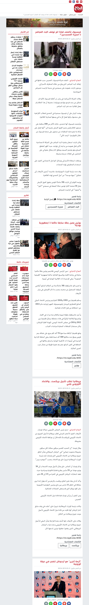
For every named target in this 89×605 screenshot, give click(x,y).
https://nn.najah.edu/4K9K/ (69, 199)
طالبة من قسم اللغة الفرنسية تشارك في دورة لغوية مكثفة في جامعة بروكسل (25, 147)
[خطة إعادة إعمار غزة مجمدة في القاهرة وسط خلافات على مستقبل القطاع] (26, 54)
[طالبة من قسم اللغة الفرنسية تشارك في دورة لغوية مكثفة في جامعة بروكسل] (24, 134)
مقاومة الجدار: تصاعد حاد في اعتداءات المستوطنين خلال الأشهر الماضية (16, 70)
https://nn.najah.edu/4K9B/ (69, 538)
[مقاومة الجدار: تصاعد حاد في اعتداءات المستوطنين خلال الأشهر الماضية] (26, 67)
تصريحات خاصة (23, 262)
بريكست (75, 545)
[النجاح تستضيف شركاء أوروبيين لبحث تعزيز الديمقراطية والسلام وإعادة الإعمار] (24, 164)
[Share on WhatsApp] (51, 74)
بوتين (76, 365)
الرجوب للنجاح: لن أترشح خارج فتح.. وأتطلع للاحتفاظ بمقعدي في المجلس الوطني (24, 311)
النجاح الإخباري (78, 8)
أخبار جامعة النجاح (21, 128)
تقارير (26, 195)
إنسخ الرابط (49, 199)
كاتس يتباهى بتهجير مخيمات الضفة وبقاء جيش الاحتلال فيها (16, 95)
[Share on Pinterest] (55, 74)
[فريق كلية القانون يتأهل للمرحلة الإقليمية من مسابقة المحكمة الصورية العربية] (13, 134)
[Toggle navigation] (70, 1)
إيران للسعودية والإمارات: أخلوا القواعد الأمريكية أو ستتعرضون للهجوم (16, 115)
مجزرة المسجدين (55, 207)
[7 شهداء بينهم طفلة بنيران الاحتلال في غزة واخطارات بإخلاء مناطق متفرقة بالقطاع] (26, 38)
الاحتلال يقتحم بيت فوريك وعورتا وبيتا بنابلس (16, 104)
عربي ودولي (72, 15)
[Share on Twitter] (60, 74)
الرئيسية (80, 15)
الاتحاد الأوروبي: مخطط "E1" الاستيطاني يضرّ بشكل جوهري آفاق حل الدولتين (15, 83)
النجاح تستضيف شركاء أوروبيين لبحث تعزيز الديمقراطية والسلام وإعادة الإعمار (24, 177)
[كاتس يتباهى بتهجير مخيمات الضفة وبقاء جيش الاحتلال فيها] (26, 93)
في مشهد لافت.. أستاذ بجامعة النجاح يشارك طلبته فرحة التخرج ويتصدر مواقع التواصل (14, 227)
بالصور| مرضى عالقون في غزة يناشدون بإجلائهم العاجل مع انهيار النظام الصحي (14, 247)
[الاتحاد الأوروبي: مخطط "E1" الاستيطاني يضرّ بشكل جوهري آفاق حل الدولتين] (26, 80)
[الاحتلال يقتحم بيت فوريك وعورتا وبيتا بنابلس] (26, 104)
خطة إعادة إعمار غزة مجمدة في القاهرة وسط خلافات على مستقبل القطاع (17, 57)
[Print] (46, 74)
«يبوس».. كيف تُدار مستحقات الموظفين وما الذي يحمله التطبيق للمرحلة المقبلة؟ (25, 282)
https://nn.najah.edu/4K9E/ (69, 358)
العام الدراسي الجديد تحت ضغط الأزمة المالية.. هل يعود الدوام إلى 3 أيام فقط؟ (13, 281)
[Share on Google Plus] (64, 74)
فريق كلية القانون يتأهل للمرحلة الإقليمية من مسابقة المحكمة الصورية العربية (13, 148)
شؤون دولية (63, 15)
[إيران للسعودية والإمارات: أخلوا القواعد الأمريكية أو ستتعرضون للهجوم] (26, 112)
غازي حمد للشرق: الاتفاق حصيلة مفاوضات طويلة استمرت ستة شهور (13, 311)
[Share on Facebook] (69, 74)
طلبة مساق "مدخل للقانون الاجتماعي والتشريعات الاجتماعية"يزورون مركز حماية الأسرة (13, 176)
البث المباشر (73, 207)
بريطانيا (63, 545)
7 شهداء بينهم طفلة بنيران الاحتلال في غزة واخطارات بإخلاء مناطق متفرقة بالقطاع (17, 43)
